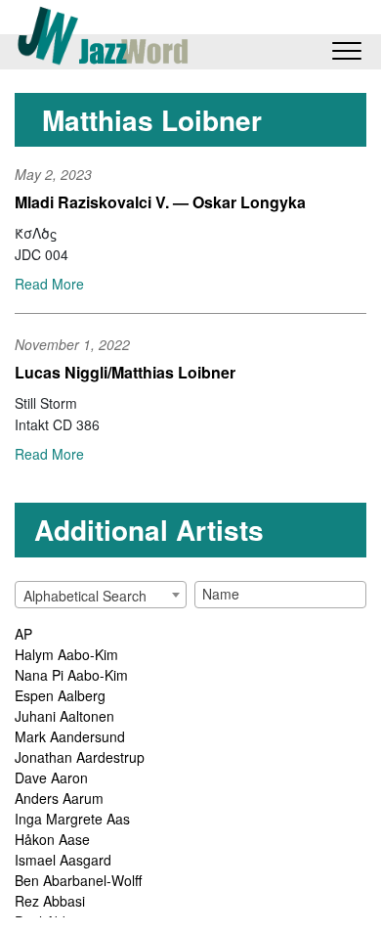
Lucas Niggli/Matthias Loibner (125, 372)
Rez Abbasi (50, 901)
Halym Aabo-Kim (66, 654)
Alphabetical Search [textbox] (85, 595)
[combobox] (101, 594)
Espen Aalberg (60, 695)
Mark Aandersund (70, 736)
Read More (49, 283)
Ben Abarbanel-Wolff (78, 880)
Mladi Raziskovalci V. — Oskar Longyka (160, 202)
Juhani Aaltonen (64, 716)
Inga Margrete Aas (72, 818)
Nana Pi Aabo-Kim (71, 675)
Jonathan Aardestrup (80, 757)
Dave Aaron (51, 777)
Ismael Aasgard (63, 859)
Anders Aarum (59, 798)
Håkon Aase (52, 839)
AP (23, 634)
